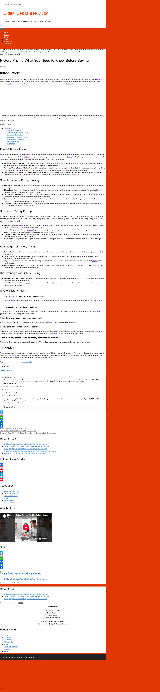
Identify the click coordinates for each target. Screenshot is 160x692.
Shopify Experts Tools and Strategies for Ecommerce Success (25, 449)
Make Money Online (11, 496)
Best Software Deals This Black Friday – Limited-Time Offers (25, 453)
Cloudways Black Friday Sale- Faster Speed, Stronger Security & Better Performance (28, 433)
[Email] (53, 414)
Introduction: (8, 128)
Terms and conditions (11, 647)
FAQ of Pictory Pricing (14, 141)
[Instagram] (4, 407)
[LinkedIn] (53, 423)
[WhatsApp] (53, 417)
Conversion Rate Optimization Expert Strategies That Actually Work (27, 446)
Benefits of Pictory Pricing (15, 135)
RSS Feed (35, 573)
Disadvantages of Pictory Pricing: (18, 139)
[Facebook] (2, 407)
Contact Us (7, 44)
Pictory (98, 79)
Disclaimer (7, 637)
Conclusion (11, 144)
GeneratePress (35, 657)
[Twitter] (15, 407)
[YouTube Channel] (53, 479)
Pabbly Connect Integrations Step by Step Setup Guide (18, 431)
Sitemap (6, 644)
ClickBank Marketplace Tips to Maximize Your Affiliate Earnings (26, 444)
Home (6, 32)
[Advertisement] (53, 100)
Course (6, 37)
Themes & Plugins (10, 503)
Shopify (25, 381)
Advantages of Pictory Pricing (17, 137)
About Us (7, 649)
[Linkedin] (9, 407)
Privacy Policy (9, 642)
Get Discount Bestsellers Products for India (15, 583)
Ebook (6, 39)
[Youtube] (7, 407)
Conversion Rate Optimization (10, 386)
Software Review (6, 371)
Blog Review (8, 41)
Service (6, 35)
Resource (7, 651)
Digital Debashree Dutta (26, 13)
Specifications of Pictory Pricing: (18, 132)
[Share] (53, 426)
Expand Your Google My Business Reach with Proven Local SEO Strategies (30, 451)
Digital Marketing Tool (19, 428)
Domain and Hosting (11, 493)
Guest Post (7, 640)
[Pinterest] (12, 407)
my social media (26, 362)
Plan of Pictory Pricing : (15, 130)
